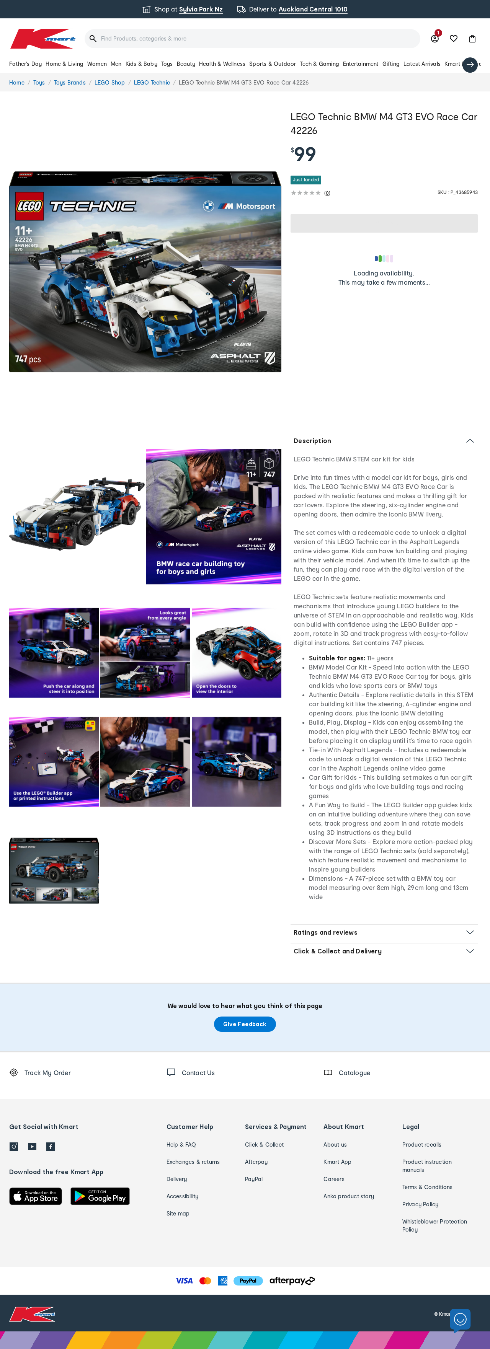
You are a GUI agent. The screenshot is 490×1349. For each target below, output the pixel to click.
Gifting (391, 63)
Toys (167, 63)
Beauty (186, 63)
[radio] (145, 272)
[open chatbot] (460, 1321)
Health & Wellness (222, 63)
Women (97, 63)
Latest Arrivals (422, 63)
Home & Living (64, 63)
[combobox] (252, 38)
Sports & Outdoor (272, 63)
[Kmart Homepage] (42, 39)
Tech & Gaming (319, 63)
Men (116, 63)
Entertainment (361, 63)
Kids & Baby (141, 63)
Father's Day (25, 63)
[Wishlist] (453, 38)
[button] (472, 38)
